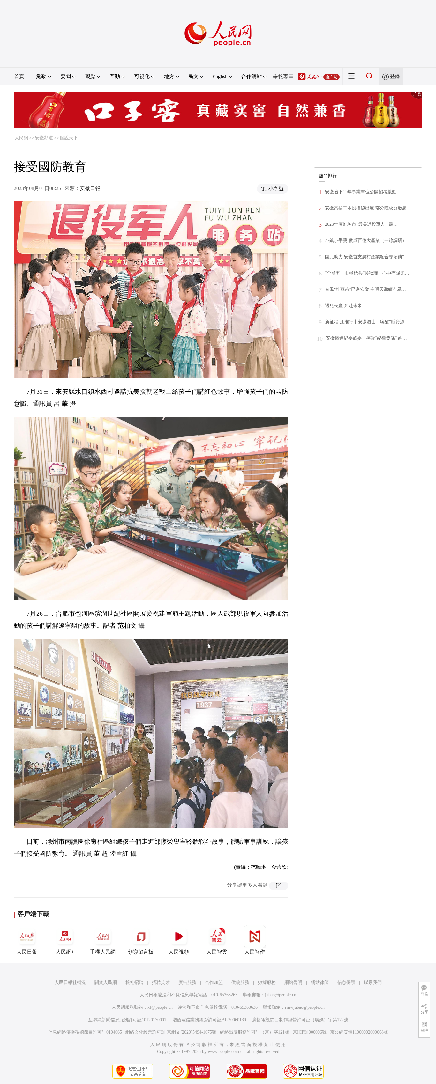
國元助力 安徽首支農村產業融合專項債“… (367, 256)
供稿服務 (240, 982)
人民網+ (65, 952)
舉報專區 (283, 76)
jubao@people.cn (280, 994)
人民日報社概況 (70, 982)
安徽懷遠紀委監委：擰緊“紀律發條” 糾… (366, 338)
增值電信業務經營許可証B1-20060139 (209, 1019)
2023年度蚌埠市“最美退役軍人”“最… (361, 224)
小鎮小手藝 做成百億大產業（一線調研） (366, 240)
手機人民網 (103, 952)
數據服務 (267, 982)
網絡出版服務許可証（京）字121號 (254, 1032)
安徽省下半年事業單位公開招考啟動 (360, 191)
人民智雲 (217, 952)
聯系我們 (373, 982)
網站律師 (320, 982)
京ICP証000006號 (310, 1032)
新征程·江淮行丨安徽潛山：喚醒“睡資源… (367, 321)
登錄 (395, 76)
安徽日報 (90, 188)
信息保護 (346, 982)
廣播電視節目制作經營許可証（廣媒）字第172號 (300, 1019)
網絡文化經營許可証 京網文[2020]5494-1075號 (170, 1032)
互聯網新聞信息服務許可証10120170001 (127, 1019)
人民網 (21, 138)
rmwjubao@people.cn (305, 1007)
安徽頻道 (44, 138)
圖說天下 (69, 138)
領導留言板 (141, 952)
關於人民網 (105, 982)
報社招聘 (134, 982)
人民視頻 (179, 952)
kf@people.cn (160, 1007)
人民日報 (27, 952)
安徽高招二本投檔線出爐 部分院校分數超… (368, 208)
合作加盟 (214, 982)
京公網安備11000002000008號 (359, 1032)
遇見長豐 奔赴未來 (343, 305)
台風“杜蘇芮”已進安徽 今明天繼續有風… (365, 289)
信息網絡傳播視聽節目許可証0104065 (85, 1032)
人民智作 (254, 952)
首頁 (19, 76)
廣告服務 (187, 982)
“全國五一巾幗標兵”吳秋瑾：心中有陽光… (367, 273)
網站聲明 (293, 982)
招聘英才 (161, 982)
